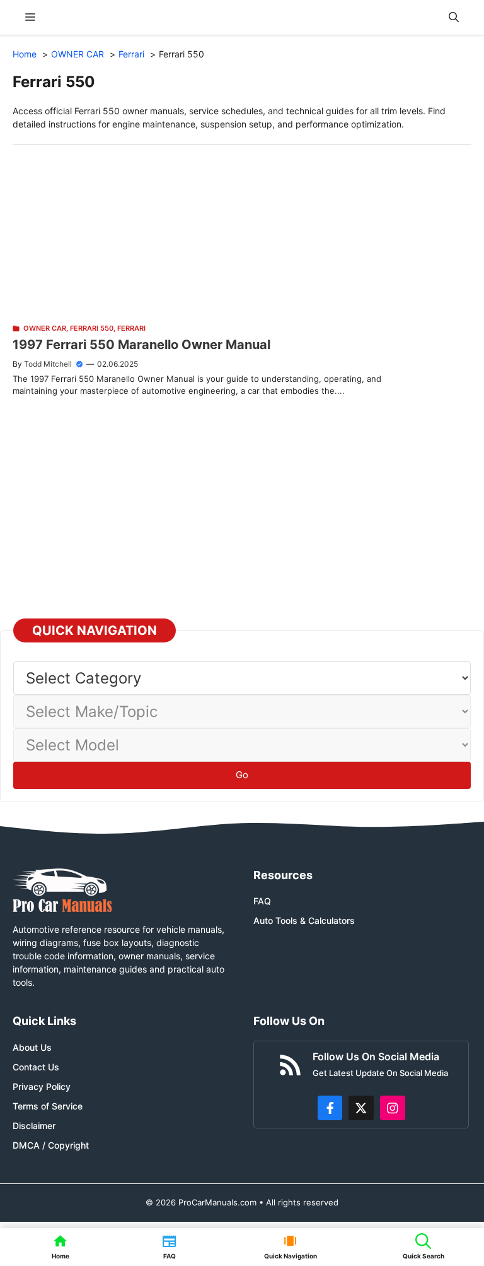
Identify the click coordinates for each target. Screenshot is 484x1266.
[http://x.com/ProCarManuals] (361, 1108)
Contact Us (36, 1067)
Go (242, 775)
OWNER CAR (44, 328)
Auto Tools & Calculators (304, 920)
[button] (453, 17)
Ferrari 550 (91, 328)
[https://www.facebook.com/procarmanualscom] (330, 1108)
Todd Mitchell (48, 364)
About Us (32, 1047)
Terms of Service (48, 1106)
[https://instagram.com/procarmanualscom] (392, 1108)
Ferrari (131, 328)
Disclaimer (34, 1125)
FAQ (262, 901)
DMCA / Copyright (51, 1145)
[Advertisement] (242, 233)
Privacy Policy (42, 1086)
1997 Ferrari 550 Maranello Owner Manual (141, 344)
